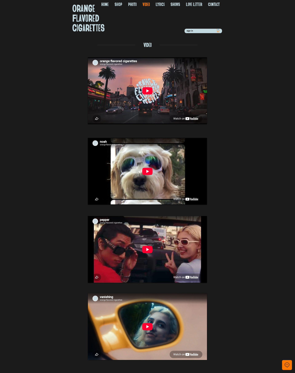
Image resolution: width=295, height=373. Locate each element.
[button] (218, 30)
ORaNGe (83, 8)
